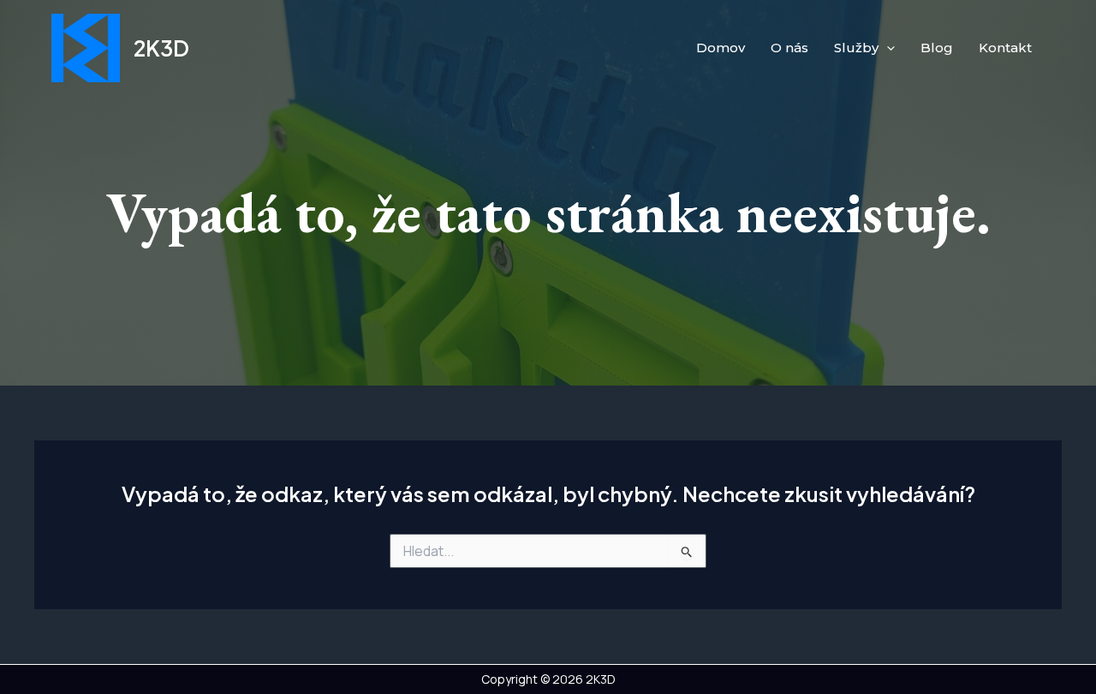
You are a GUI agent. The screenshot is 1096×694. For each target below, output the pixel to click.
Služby (856, 47)
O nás (789, 47)
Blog (936, 47)
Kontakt (1005, 47)
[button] (887, 47)
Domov (720, 47)
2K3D (161, 48)
